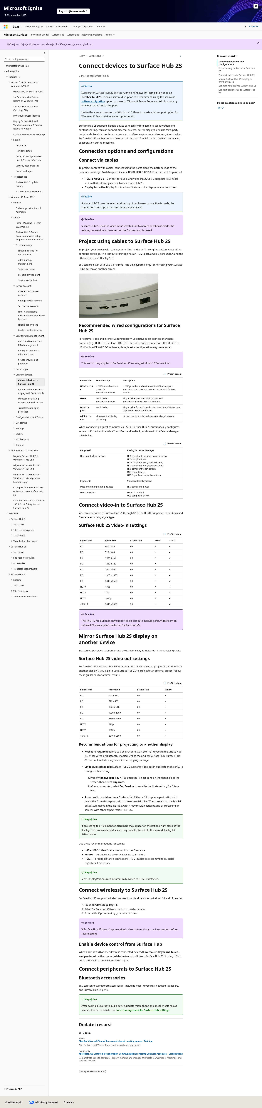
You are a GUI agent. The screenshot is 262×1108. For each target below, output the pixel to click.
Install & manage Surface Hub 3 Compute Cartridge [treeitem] (29, 158)
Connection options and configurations (231, 63)
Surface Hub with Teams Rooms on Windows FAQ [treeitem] (25, 99)
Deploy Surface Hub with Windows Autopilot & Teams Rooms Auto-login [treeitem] (27, 125)
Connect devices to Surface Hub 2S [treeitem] (28, 382)
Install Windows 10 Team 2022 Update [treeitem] (28, 224)
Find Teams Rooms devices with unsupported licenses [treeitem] (31, 315)
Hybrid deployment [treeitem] (28, 324)
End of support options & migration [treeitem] (28, 210)
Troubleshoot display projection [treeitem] (28, 409)
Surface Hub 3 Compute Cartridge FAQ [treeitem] (25, 108)
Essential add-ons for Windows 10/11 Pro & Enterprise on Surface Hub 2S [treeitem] (29, 504)
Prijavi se (253, 26)
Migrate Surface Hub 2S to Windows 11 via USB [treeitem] (26, 467)
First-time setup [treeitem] (24, 150)
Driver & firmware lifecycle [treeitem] (26, 115)
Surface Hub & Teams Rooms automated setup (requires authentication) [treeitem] (28, 236)
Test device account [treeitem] (28, 306)
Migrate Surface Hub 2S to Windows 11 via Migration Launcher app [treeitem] (26, 478)
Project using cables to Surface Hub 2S (237, 69)
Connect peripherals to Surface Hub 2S (237, 91)
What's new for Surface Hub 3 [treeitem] (28, 91)
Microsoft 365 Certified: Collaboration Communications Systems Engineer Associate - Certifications (131, 1053)
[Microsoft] (6, 27)
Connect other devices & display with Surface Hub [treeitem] (31, 391)
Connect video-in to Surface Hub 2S (237, 75)
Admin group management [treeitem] (25, 261)
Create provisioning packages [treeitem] (28, 361)
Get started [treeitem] (21, 145)
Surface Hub (95, 55)
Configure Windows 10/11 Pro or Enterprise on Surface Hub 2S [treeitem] (28, 491)
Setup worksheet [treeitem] (26, 269)
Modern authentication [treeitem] (30, 330)
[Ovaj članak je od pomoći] (219, 108)
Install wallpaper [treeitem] (24, 171)
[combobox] (24, 59)
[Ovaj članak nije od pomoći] (222, 108)
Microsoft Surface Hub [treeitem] (17, 65)
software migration (93, 101)
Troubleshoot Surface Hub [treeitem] (29, 191)
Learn (82, 55)
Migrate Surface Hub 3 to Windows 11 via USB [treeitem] (26, 458)
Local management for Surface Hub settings (142, 1010)
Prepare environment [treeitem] (29, 274)
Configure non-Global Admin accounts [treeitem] (29, 352)
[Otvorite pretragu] (245, 26)
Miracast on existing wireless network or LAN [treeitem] (30, 400)
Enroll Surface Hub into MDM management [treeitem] (30, 343)
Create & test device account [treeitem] (28, 293)
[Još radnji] (180, 56)
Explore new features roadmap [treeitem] (29, 134)
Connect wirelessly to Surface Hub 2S (237, 85)
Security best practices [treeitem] (27, 165)
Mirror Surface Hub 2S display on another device (235, 80)
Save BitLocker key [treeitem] (27, 280)
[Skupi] (44, 53)
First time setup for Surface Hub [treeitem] (28, 252)
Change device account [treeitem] (30, 300)
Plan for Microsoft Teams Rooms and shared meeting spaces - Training (116, 1041)
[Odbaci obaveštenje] (256, 6)
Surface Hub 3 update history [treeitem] (27, 184)
